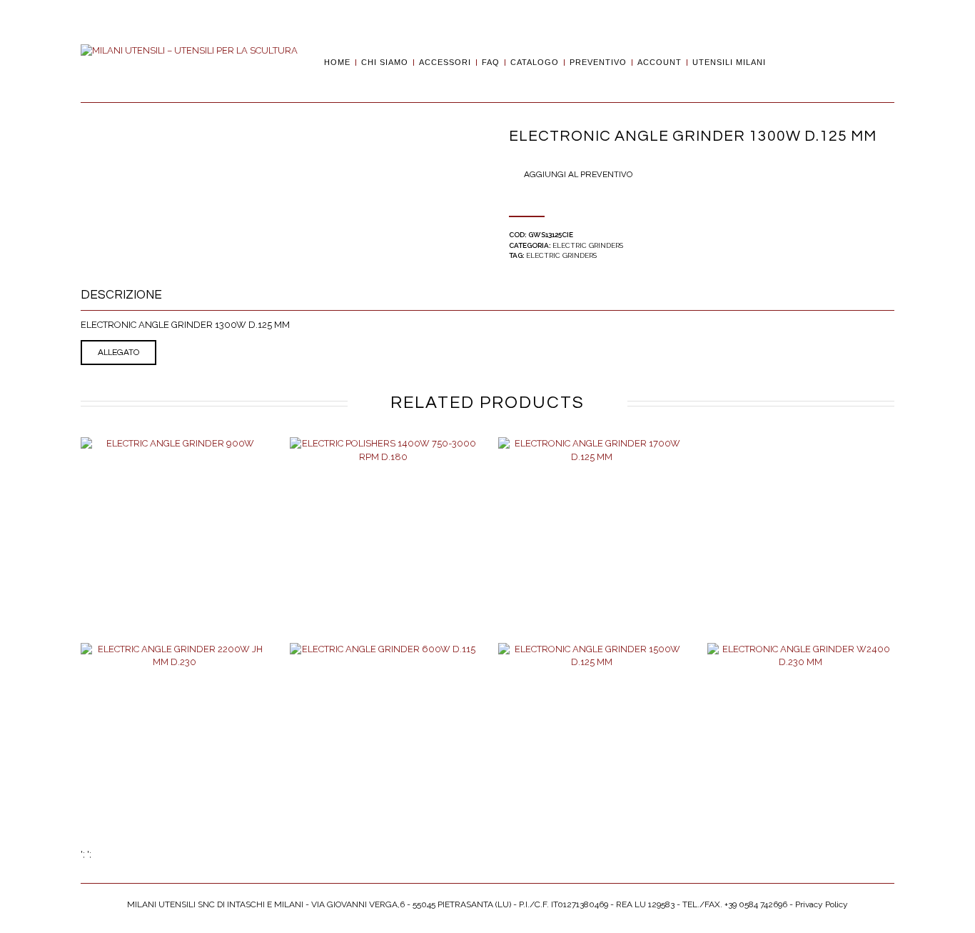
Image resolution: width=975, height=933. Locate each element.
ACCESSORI (445, 62)
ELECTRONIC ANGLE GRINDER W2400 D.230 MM (800, 752)
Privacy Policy (821, 904)
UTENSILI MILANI (729, 62)
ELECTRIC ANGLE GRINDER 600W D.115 (383, 752)
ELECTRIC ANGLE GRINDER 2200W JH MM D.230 (174, 752)
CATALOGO (534, 62)
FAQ (491, 62)
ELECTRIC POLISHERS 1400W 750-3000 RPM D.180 (382, 546)
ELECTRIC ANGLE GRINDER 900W (174, 541)
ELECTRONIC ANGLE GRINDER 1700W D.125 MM (592, 546)
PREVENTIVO (598, 62)
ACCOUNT (659, 62)
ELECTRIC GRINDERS (587, 245)
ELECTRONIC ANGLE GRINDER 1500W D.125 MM (592, 752)
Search (782, 62)
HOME (337, 62)
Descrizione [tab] (121, 295)
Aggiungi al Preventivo (578, 174)
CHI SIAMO (384, 62)
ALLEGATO (118, 352)
